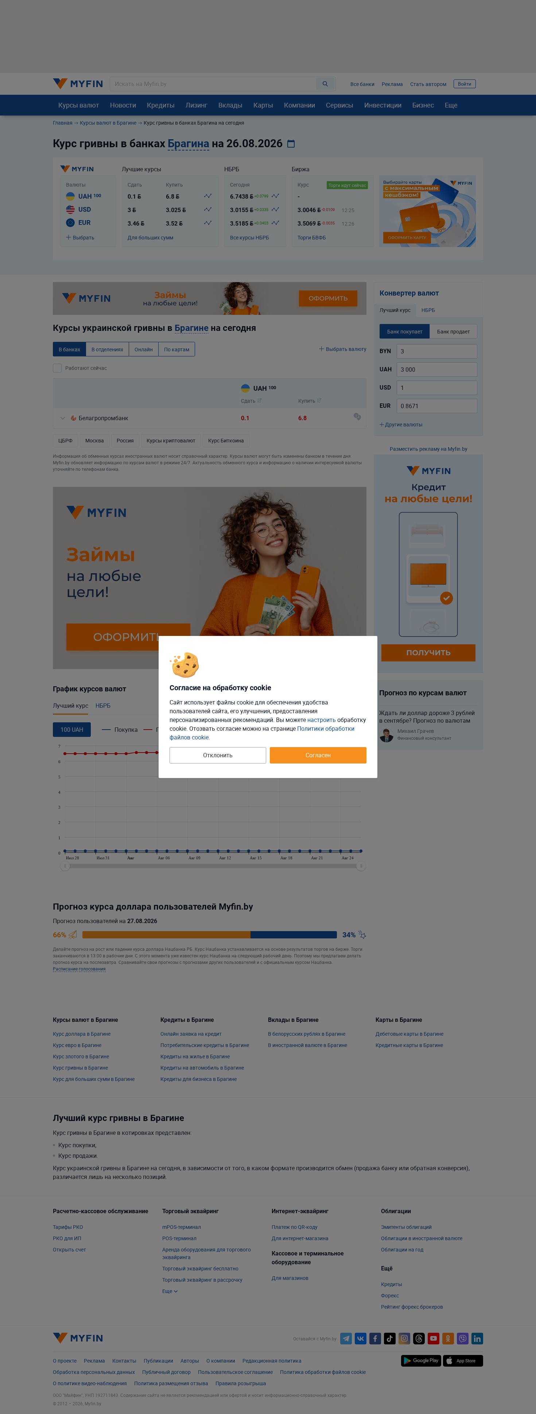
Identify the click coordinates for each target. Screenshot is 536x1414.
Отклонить (218, 755)
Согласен (318, 755)
